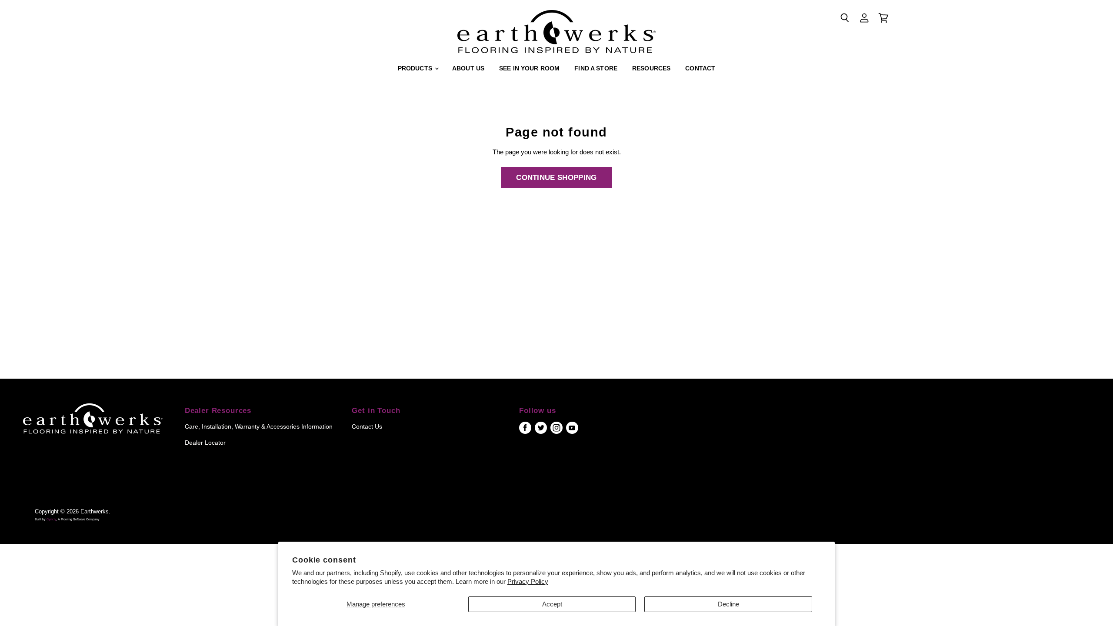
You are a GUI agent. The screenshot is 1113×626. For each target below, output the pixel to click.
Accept (552, 604)
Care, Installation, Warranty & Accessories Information (259, 426)
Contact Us (367, 426)
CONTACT (700, 68)
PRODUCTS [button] (416, 68)
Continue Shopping (556, 177)
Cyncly (51, 519)
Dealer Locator (205, 442)
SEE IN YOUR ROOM (529, 68)
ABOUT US (468, 68)
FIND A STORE (595, 68)
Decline (728, 604)
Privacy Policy (527, 581)
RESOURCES (651, 68)
